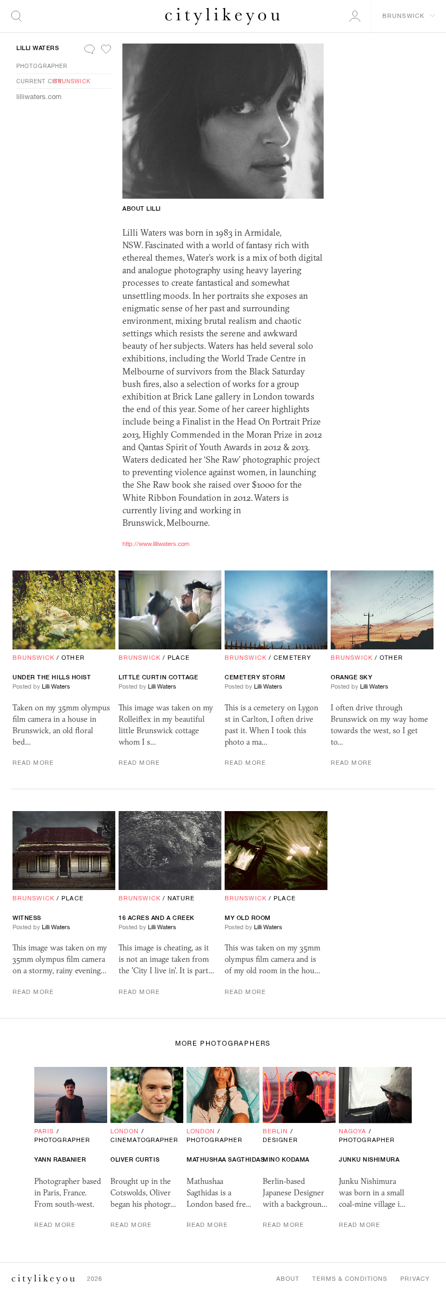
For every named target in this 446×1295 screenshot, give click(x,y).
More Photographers (223, 1043)
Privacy (415, 1278)
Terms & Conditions (349, 1278)
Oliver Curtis (134, 1159)
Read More (33, 762)
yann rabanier (60, 1159)
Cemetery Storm (255, 677)
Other (73, 657)
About (288, 1278)
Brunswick (72, 81)
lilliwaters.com (38, 97)
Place (179, 657)
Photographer (41, 66)
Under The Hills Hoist (52, 677)
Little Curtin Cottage (159, 677)
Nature (181, 898)
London (124, 1131)
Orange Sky (352, 677)
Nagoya (353, 1131)
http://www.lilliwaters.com (155, 544)
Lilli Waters (37, 48)
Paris (44, 1131)
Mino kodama (286, 1159)
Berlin (275, 1131)
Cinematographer (144, 1140)
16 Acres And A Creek (157, 918)
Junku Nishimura (369, 1159)
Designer (280, 1140)
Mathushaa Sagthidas (225, 1159)
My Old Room (248, 918)
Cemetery (292, 657)
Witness (27, 918)
